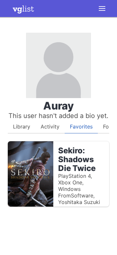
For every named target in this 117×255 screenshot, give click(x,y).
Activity (50, 126)
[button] (102, 8)
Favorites (81, 126)
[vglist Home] (23, 8)
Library (21, 126)
